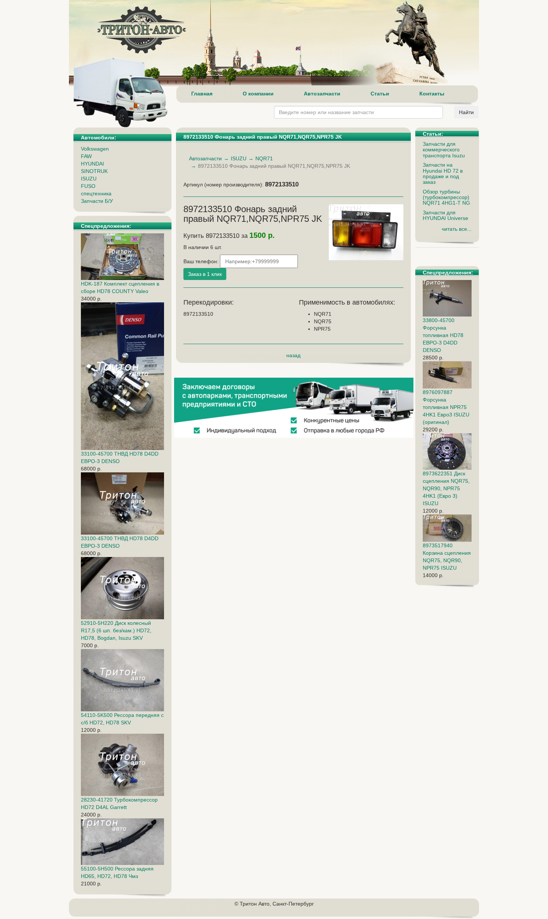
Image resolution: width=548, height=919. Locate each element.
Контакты (431, 94)
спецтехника (96, 193)
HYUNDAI (92, 164)
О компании (258, 94)
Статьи (380, 94)
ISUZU (89, 179)
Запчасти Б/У (97, 201)
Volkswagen (95, 149)
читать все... (457, 229)
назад (293, 355)
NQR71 (264, 158)
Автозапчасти (322, 94)
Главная (201, 94)
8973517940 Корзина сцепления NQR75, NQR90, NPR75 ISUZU (447, 556)
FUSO (88, 186)
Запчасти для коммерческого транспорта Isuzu (444, 149)
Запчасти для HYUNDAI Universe (445, 215)
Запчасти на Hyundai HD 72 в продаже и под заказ (443, 173)
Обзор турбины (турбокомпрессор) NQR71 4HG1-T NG (446, 197)
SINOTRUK (94, 171)
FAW (86, 156)
